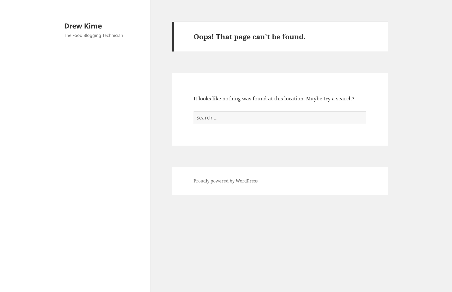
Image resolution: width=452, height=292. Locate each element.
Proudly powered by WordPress (226, 181)
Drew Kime (83, 26)
